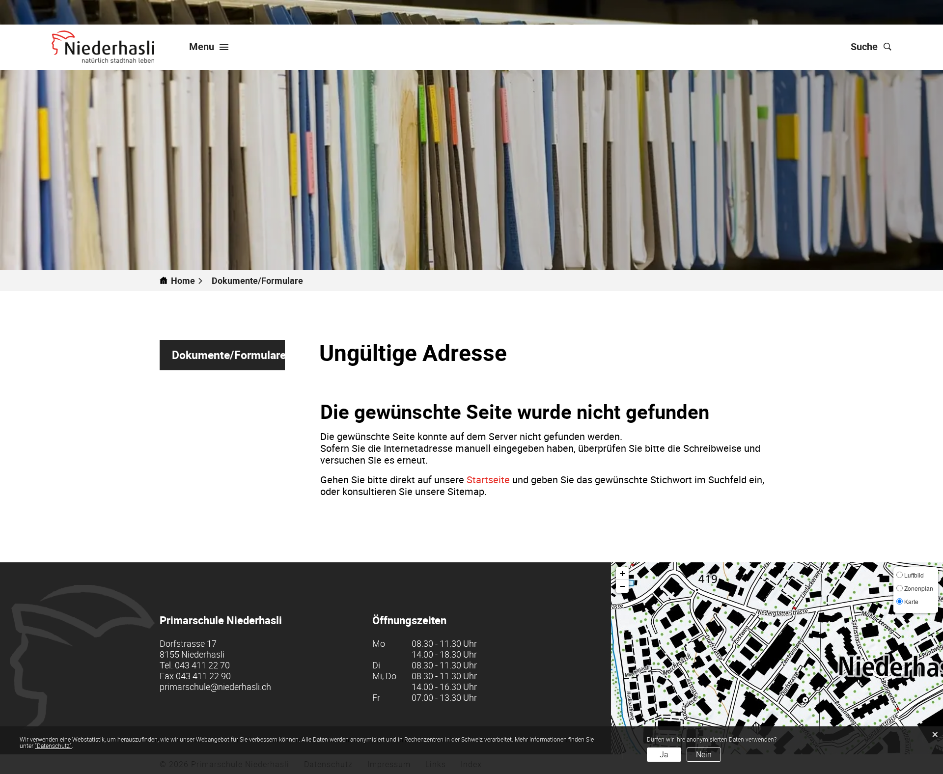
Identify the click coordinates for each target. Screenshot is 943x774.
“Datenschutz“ (53, 745)
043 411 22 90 (203, 676)
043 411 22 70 (202, 665)
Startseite (488, 479)
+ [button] (622, 573)
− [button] (622, 586)
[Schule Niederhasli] (103, 46)
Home (183, 280)
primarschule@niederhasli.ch (215, 686)
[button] (261, 280)
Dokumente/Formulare (228, 358)
